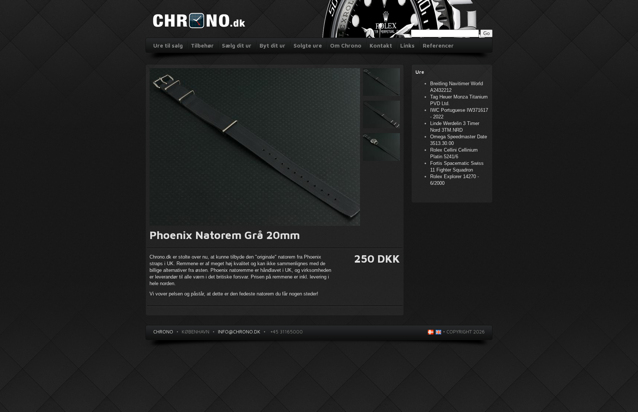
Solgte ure (308, 45)
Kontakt (381, 45)
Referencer (438, 45)
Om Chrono (345, 45)
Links (407, 45)
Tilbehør (202, 45)
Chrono (163, 332)
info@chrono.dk (239, 332)
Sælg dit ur (236, 45)
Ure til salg (168, 45)
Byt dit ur (272, 45)
